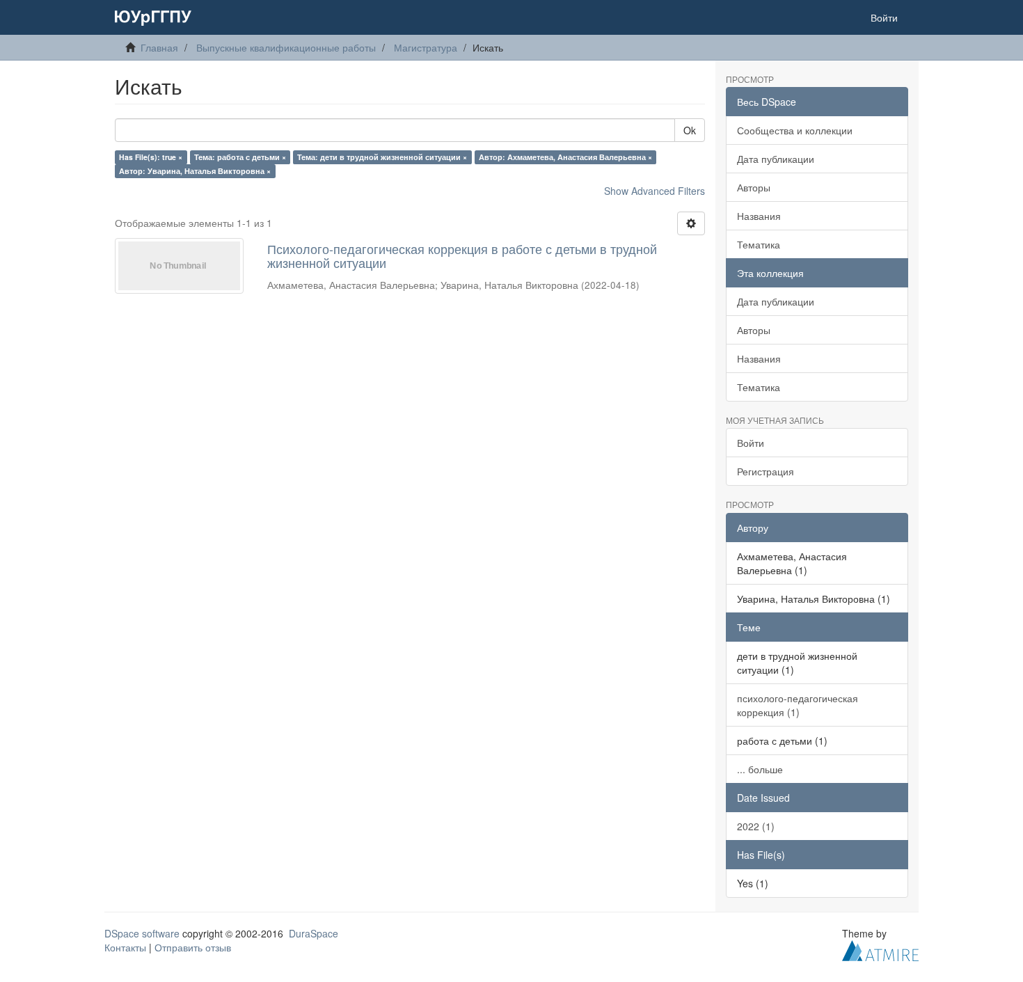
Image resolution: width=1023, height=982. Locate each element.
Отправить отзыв (192, 947)
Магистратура (425, 47)
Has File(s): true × (150, 157)
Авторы (753, 187)
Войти (750, 443)
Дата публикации (775, 159)
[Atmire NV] (880, 949)
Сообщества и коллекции (794, 130)
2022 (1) (756, 826)
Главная (159, 47)
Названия (759, 216)
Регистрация (765, 471)
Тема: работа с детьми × (240, 157)
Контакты (125, 947)
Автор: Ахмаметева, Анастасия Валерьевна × (565, 157)
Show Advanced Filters (654, 191)
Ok (689, 130)
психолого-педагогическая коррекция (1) (797, 705)
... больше (760, 769)
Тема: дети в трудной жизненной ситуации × (382, 157)
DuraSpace (313, 933)
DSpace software (142, 933)
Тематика (758, 244)
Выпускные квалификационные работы (286, 47)
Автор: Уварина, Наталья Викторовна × (195, 171)
